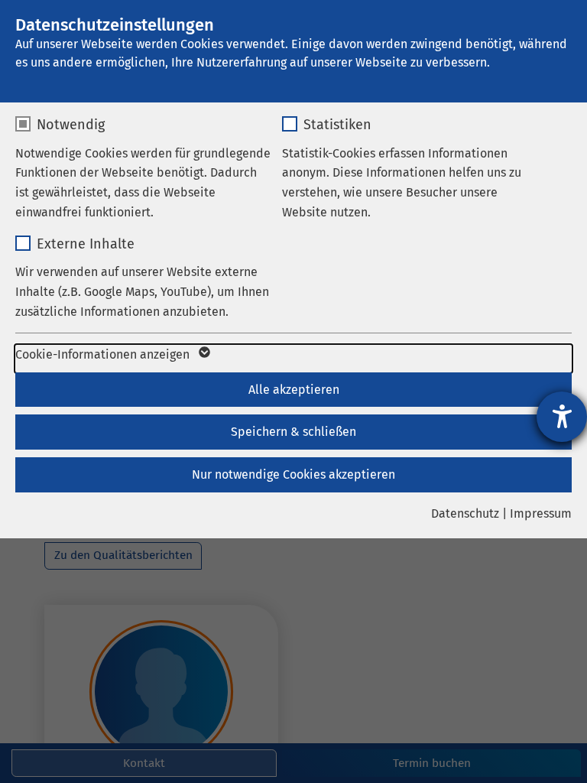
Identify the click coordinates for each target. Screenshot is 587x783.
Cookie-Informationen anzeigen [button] (104, 354)
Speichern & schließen (293, 431)
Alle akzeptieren (293, 389)
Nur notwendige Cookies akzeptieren (293, 474)
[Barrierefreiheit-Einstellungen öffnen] (562, 417)
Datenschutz (465, 513)
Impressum (541, 513)
